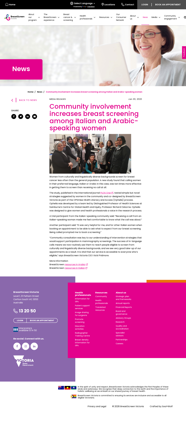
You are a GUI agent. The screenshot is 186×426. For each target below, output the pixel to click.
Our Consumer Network (121, 17)
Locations (109, 4)
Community (101, 296)
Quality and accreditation (122, 327)
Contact (129, 4)
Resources (101, 292)
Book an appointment (168, 4)
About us (121, 292)
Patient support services (82, 307)
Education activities (80, 327)
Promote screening (79, 320)
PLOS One (105, 192)
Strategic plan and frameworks (123, 298)
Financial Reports (124, 307)
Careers (119, 343)
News (145, 17)
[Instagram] (25, 346)
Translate (90, 7)
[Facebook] (17, 346)
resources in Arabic (75, 264)
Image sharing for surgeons (82, 314)
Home (12, 4)
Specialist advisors (120, 334)
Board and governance (121, 312)
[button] (34, 17)
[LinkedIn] (34, 346)
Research (120, 322)
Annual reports (123, 303)
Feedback (184, 52)
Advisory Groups (123, 318)
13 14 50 (33, 330)
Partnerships (121, 339)
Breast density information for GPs (82, 342)
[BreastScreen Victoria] (13, 17)
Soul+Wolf (167, 406)
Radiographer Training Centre (82, 334)
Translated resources (100, 308)
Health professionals (83, 294)
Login (144, 4)
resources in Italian (75, 268)
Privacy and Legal (97, 406)
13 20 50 (27, 311)
